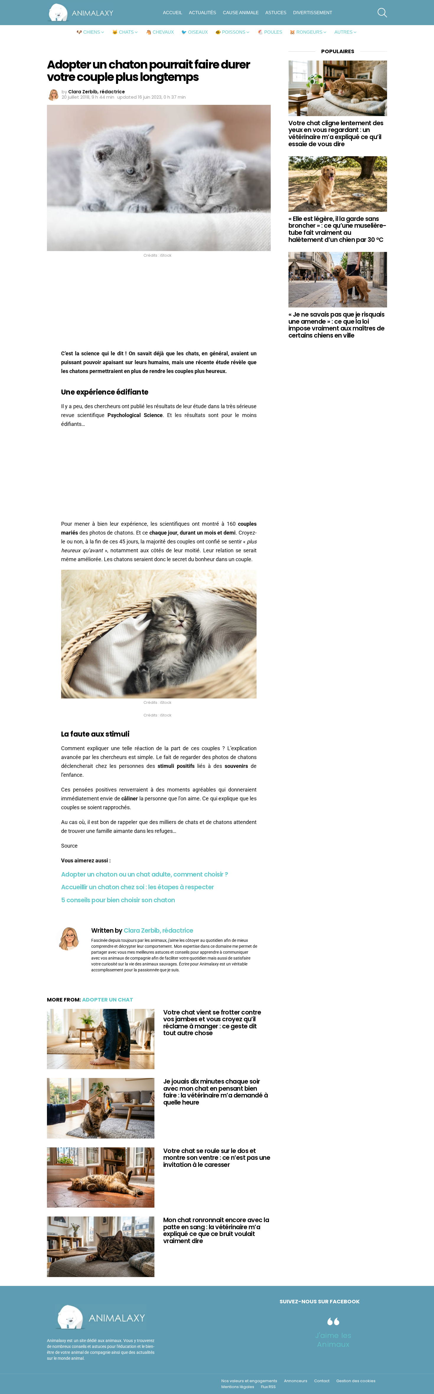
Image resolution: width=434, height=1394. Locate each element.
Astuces (275, 12)
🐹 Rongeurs (306, 32)
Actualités (202, 12)
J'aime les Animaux (333, 1340)
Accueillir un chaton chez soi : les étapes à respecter (137, 887)
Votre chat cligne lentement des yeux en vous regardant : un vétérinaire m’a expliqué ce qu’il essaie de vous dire (336, 133)
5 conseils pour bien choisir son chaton (118, 900)
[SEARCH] (382, 12)
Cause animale (241, 12)
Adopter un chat (107, 999)
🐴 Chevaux (160, 32)
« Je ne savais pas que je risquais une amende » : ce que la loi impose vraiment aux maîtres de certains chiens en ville (336, 325)
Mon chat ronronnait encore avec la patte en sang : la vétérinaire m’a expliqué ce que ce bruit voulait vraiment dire (216, 1230)
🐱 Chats (123, 32)
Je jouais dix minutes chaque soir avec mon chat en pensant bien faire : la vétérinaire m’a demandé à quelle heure (215, 1092)
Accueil (172, 12)
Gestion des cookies (356, 1381)
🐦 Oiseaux (194, 32)
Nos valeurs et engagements (249, 1381)
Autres (344, 32)
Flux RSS (268, 1387)
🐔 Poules (269, 32)
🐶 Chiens (88, 32)
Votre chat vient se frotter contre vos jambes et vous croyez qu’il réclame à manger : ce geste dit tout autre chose (212, 1023)
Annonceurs (295, 1381)
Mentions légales (237, 1387)
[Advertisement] (159, 305)
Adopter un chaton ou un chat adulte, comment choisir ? (144, 874)
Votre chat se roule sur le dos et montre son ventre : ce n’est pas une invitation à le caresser (216, 1158)
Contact (321, 1381)
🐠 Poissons (230, 32)
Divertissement (312, 12)
